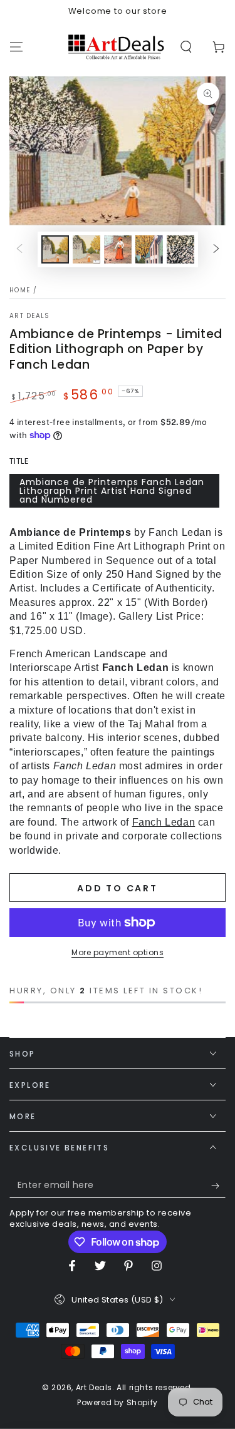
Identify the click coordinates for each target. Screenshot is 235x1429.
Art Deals (29, 316)
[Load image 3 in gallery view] (118, 249)
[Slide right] (216, 249)
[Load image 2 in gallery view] (86, 249)
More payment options (117, 952)
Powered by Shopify (117, 1403)
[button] (186, 47)
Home (19, 290)
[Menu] (16, 47)
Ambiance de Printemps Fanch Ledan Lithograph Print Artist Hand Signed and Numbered (111, 491)
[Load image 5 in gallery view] (180, 249)
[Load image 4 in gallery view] (149, 249)
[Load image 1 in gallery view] (55, 249)
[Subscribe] (218, 1185)
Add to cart (117, 888)
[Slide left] (19, 249)
